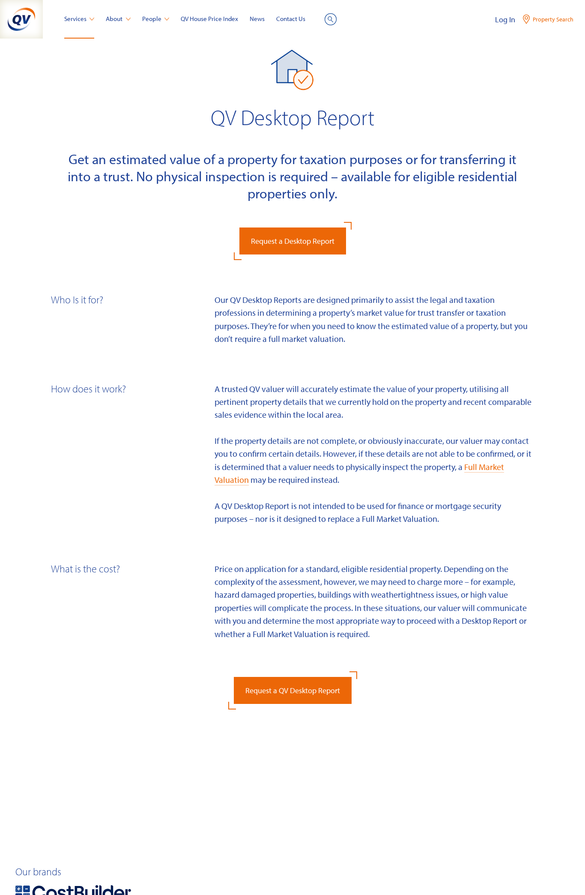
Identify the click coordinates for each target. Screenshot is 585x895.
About (114, 19)
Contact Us (290, 19)
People (151, 19)
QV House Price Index (209, 19)
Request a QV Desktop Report (292, 690)
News (257, 19)
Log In (505, 19)
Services (75, 19)
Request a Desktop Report (292, 241)
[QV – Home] (21, 19)
